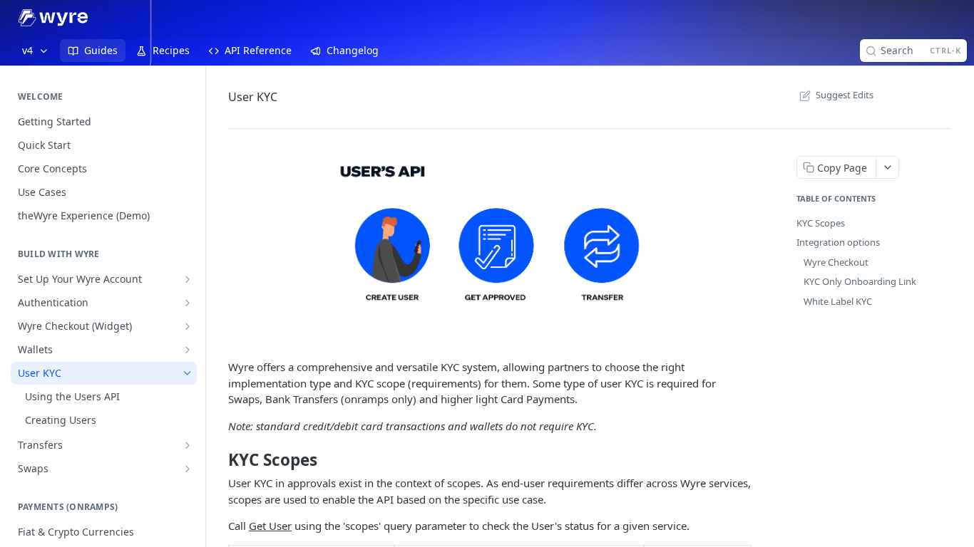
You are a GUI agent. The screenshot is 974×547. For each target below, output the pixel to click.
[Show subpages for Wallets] (187, 349)
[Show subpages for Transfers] (187, 445)
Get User (270, 526)
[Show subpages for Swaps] (187, 468)
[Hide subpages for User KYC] (187, 373)
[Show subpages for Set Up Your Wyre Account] (187, 279)
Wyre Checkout (836, 262)
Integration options (838, 242)
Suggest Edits (844, 94)
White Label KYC (838, 301)
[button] (490, 248)
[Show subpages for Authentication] (187, 302)
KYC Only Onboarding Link (860, 281)
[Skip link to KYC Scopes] (218, 459)
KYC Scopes (820, 223)
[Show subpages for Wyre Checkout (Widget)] (187, 326)
